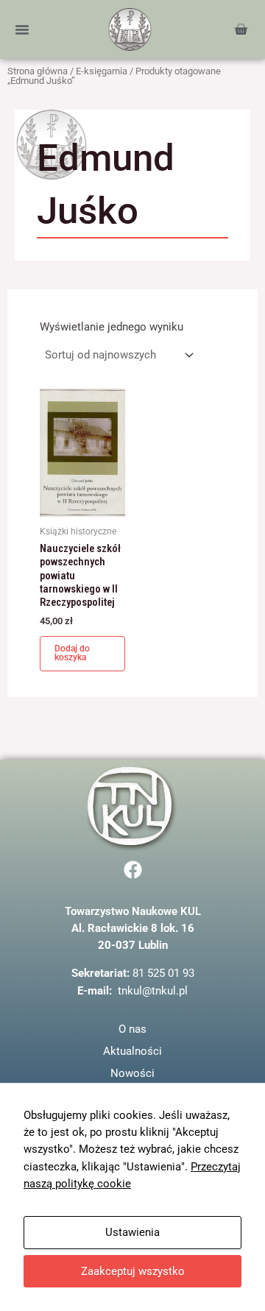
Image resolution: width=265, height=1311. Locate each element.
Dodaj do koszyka (72, 652)
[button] (22, 29)
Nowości (132, 1073)
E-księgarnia (101, 71)
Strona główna (37, 71)
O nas (132, 1029)
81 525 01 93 (163, 973)
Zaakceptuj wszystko (133, 1271)
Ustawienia (132, 1232)
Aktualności (132, 1051)
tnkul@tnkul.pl (153, 990)
